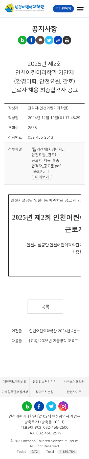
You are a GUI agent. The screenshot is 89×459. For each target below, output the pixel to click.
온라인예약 (63, 9)
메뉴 (80, 8)
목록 (45, 306)
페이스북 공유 (31, 40)
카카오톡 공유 (40, 40)
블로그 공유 (22, 40)
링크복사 (58, 40)
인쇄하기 (67, 40)
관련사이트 (74, 392)
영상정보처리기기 (44, 381)
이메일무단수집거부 (14, 392)
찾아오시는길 (44, 392)
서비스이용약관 (74, 381)
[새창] (27, 404)
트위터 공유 (49, 40)
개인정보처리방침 (15, 381)
